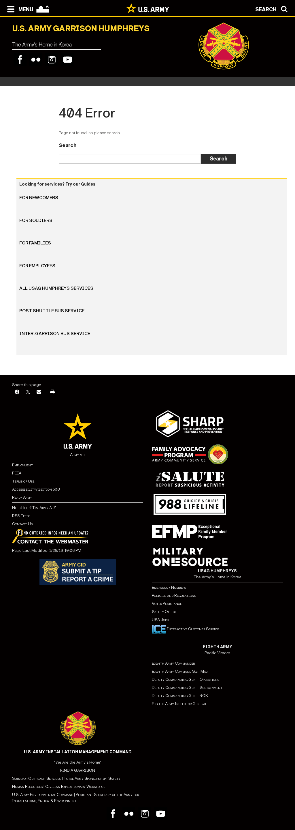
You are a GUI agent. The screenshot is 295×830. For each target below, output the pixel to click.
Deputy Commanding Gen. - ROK (180, 695)
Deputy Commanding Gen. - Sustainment (187, 687)
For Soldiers (35, 220)
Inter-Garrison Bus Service (54, 333)
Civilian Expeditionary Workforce (75, 786)
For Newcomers (38, 197)
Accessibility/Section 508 (36, 489)
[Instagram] (51, 59)
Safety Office (164, 611)
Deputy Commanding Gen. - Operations (185, 679)
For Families (35, 243)
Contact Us (22, 523)
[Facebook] (20, 59)
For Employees (37, 265)
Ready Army (22, 497)
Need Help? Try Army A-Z (34, 507)
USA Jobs (160, 619)
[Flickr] (35, 59)
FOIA (16, 473)
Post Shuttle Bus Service (51, 310)
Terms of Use (23, 481)
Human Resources (27, 786)
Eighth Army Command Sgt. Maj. (180, 671)
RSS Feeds (21, 515)
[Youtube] (67, 59)
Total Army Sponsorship (85, 778)
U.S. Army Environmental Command (42, 794)
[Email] (39, 392)
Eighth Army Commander (173, 663)
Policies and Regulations (174, 595)
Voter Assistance (167, 603)
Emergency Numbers (169, 587)
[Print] (52, 392)
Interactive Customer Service (192, 629)
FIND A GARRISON (77, 770)
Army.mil (78, 454)
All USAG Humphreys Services (56, 288)
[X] (28, 392)
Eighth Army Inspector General (179, 703)
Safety (114, 778)
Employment (22, 465)
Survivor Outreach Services (36, 778)
